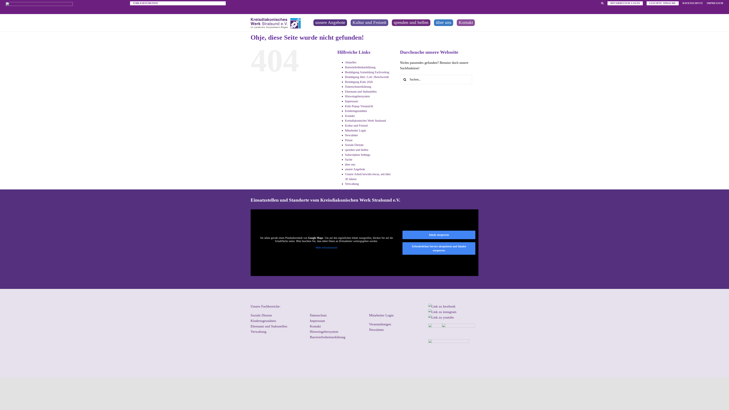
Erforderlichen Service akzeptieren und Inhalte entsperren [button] (439, 248)
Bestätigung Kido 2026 (359, 82)
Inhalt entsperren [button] (439, 234)
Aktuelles (350, 62)
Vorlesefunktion (145, 3)
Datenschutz (318, 315)
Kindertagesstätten (356, 111)
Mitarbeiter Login (355, 130)
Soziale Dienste (354, 145)
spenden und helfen (356, 149)
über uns (350, 164)
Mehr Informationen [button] (326, 247)
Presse (349, 140)
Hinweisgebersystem (357, 96)
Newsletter (351, 135)
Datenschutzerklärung (358, 86)
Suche (348, 159)
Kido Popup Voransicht (359, 106)
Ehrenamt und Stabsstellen (361, 91)
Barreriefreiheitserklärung (360, 67)
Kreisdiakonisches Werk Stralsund (365, 120)
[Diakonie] (39, 4)
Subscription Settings (357, 154)
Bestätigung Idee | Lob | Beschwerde (367, 77)
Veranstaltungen (380, 324)
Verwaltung (352, 183)
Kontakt (350, 115)
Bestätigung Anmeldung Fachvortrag (367, 72)
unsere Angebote (355, 169)
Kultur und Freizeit (356, 125)
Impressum (351, 101)
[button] (717, 399)
